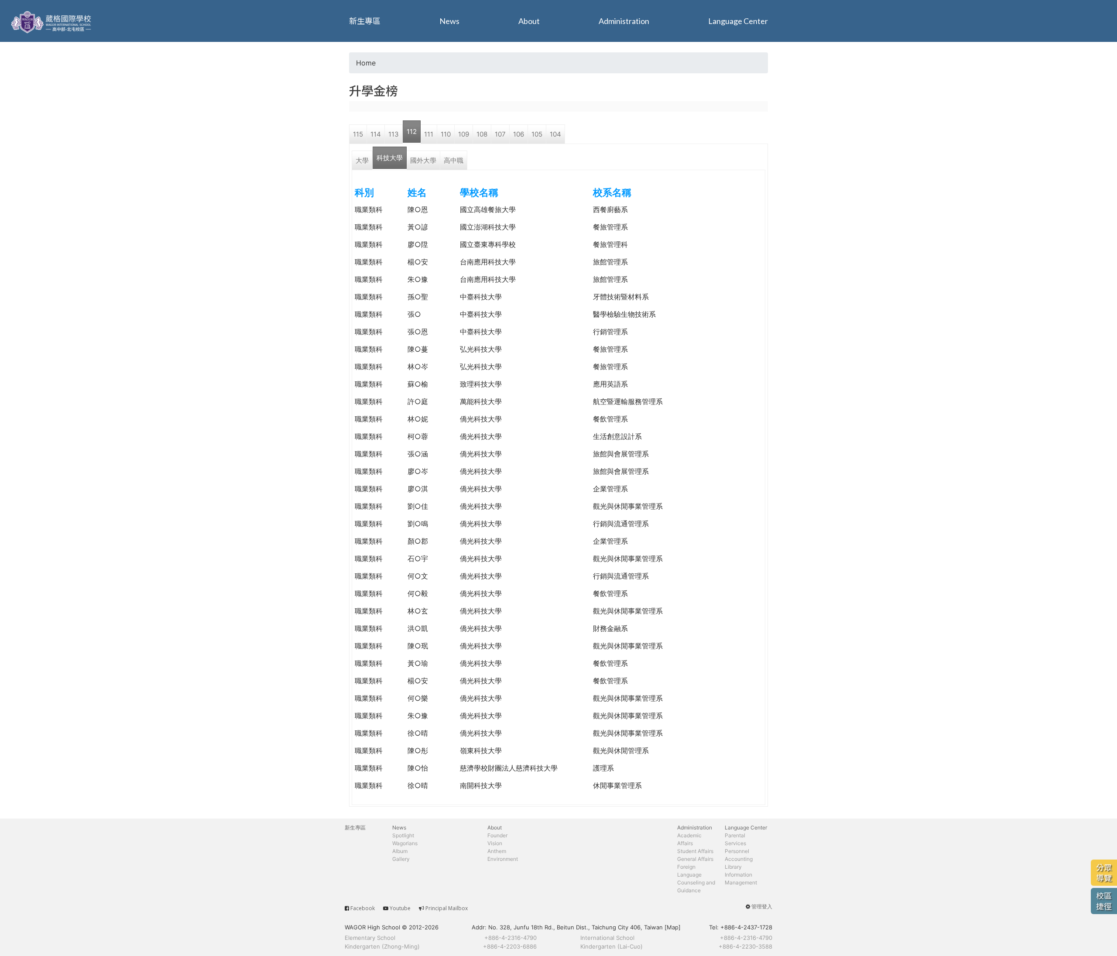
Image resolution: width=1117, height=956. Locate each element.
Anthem (496, 851)
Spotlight (403, 835)
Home (366, 62)
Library (733, 866)
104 (555, 134)
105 (536, 134)
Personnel (737, 851)
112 (412, 131)
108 (481, 134)
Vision (494, 843)
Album (400, 851)
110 (446, 134)
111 (428, 134)
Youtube (400, 908)
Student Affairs (695, 851)
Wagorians (405, 843)
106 (518, 134)
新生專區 (364, 21)
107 (500, 134)
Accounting (739, 859)
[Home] (52, 21)
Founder (497, 835)
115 (358, 134)
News (449, 21)
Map (672, 927)
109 (463, 134)
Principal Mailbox (446, 908)
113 (393, 134)
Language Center (738, 21)
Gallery (401, 859)
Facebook (362, 908)
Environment (502, 859)
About (529, 21)
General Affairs (695, 859)
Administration (624, 21)
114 (375, 134)
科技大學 (390, 158)
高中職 (453, 160)
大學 (362, 160)
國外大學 (423, 160)
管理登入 (761, 906)
